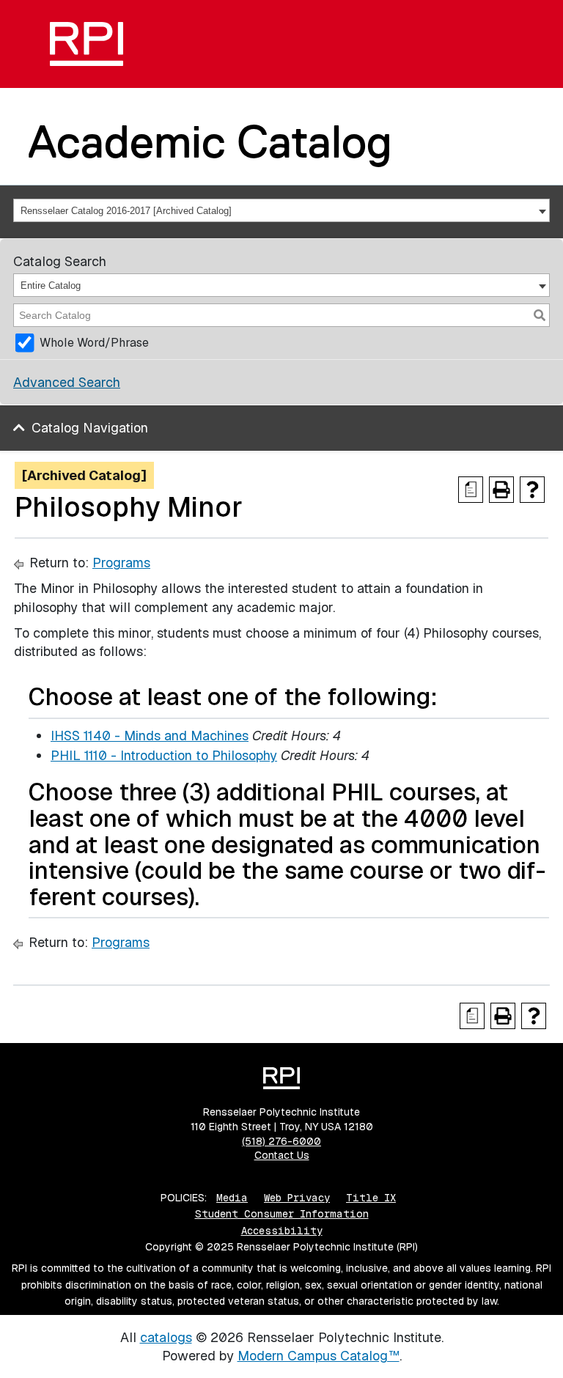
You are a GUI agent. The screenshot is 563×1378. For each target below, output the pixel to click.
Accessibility (282, 1230)
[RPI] (86, 44)
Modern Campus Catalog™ (319, 1355)
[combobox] (281, 210)
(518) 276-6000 (281, 1141)
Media (232, 1197)
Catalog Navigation (90, 427)
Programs (121, 562)
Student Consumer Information (282, 1213)
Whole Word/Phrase (94, 342)
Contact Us (281, 1155)
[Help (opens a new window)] (532, 489)
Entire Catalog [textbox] (51, 285)
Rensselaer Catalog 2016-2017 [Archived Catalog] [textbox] (126, 210)
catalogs (166, 1337)
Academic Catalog (210, 141)
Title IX (371, 1197)
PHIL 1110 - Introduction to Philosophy (164, 755)
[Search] (539, 315)
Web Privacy (297, 1197)
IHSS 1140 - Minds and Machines (150, 735)
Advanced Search (66, 382)
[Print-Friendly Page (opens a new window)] (501, 489)
